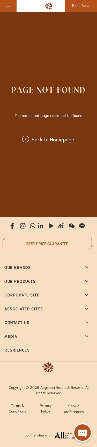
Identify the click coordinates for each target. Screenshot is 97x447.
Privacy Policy (46, 408)
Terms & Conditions (17, 408)
